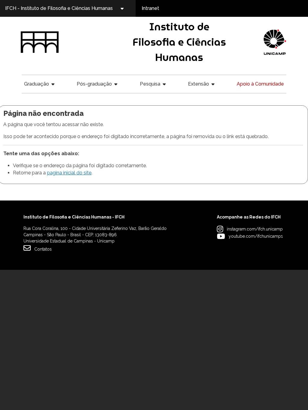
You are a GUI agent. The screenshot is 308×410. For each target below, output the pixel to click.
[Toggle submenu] (127, 8)
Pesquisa (150, 84)
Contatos (43, 249)
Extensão (198, 84)
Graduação (36, 84)
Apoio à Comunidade (260, 84)
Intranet (150, 8)
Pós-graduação (94, 84)
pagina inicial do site (69, 173)
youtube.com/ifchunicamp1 (256, 236)
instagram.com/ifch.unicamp (255, 229)
